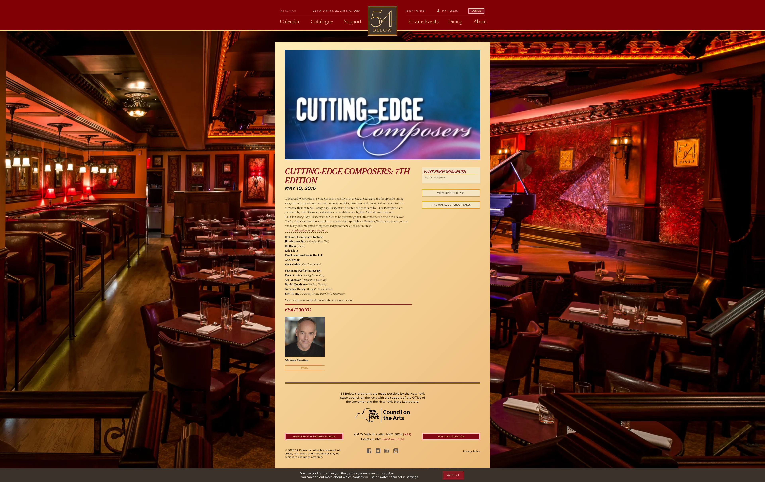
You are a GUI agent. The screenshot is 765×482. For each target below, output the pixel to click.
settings (412, 477)
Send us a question (450, 436)
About (480, 21)
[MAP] (407, 434)
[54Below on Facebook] (369, 452)
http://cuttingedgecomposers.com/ (306, 230)
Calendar (290, 21)
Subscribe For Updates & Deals (314, 436)
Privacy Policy (471, 451)
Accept (453, 475)
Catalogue (322, 21)
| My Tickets (449, 10)
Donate (476, 10)
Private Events (423, 21)
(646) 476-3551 (415, 10)
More (304, 367)
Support (353, 21)
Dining (455, 21)
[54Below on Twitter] (378, 452)
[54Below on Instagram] (386, 452)
